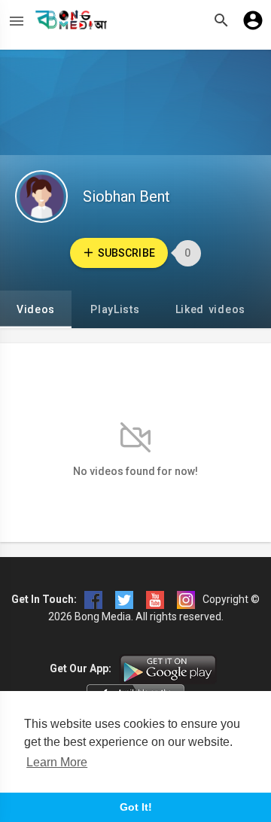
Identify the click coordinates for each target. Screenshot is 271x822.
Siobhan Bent (126, 196)
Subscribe (126, 253)
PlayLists (114, 309)
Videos (36, 309)
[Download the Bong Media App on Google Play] (168, 668)
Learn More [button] (56, 762)
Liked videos (210, 309)
